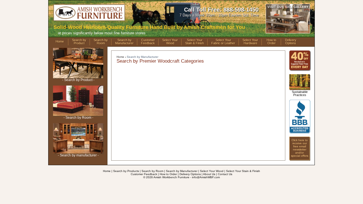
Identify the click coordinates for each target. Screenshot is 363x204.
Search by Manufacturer (142, 56)
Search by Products (126, 171)
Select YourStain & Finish (194, 42)
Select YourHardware (250, 42)
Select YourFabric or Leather (223, 42)
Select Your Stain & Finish (243, 171)
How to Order (168, 174)
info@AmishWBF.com (206, 177)
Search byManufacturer (124, 42)
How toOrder (271, 42)
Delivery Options (190, 174)
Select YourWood (170, 42)
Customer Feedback (144, 174)
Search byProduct (79, 42)
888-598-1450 (241, 10)
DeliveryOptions (290, 42)
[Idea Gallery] (288, 31)
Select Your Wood (211, 171)
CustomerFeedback (148, 42)
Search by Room (152, 171)
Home (60, 41)
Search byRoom (101, 42)
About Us (209, 174)
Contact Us (225, 174)
